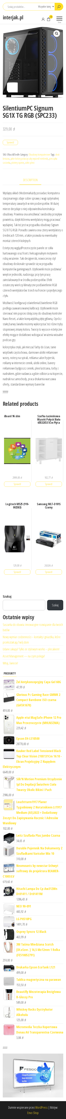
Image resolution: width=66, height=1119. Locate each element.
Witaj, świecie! (10, 663)
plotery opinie (17, 162)
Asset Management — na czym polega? (24, 656)
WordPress (41, 1107)
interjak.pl (13, 17)
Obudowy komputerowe (39, 154)
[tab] (33, 180)
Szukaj (7, 596)
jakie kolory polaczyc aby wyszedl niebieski (29, 158)
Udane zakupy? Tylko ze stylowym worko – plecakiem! (31, 649)
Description (30, 180)
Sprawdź (10, 142)
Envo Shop (33, 1113)
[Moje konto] (43, 19)
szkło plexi (29, 162)
